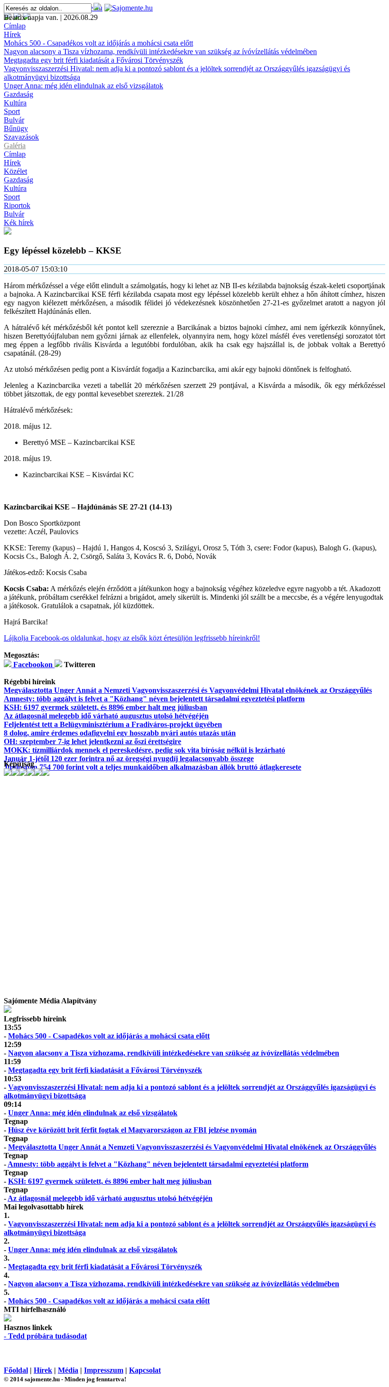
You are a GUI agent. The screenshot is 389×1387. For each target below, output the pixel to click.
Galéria (15, 146)
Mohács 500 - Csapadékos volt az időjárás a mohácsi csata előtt (98, 43)
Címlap (15, 26)
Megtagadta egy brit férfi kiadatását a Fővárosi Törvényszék (93, 60)
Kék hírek (19, 222)
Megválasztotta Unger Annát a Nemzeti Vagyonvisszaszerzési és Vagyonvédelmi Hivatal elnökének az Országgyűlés (188, 690)
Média (68, 1370)
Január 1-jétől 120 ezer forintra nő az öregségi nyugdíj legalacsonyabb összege (129, 759)
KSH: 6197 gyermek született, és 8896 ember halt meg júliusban (105, 707)
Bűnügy (16, 128)
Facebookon (33, 664)
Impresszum (103, 1370)
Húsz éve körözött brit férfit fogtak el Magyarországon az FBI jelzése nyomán (132, 1130)
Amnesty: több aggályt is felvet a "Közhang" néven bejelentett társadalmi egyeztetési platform (154, 699)
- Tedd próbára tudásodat (45, 1336)
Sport (12, 111)
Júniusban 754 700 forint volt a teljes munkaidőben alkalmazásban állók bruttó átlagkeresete (152, 767)
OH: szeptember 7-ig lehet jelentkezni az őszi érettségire (92, 741)
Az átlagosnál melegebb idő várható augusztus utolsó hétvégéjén (106, 716)
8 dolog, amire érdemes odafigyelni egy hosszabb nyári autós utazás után (120, 733)
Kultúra (15, 103)
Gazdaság (18, 94)
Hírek (12, 34)
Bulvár (14, 120)
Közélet (15, 171)
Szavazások (21, 137)
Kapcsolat (145, 1370)
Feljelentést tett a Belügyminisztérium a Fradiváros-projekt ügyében (113, 724)
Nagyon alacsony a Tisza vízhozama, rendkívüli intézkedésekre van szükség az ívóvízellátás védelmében (160, 51)
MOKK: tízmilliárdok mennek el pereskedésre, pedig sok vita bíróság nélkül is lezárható (144, 750)
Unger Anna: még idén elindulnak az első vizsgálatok (83, 86)
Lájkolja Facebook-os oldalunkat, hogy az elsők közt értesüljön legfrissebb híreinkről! (132, 638)
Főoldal (16, 1370)
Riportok (17, 205)
